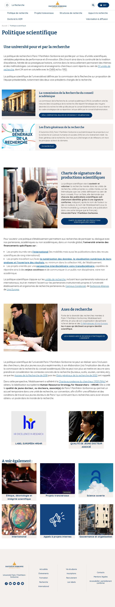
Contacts (100, 572)
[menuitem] (17, 13)
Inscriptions (71, 573)
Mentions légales (101, 577)
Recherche (43, 582)
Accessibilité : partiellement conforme (101, 582)
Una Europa (13, 289)
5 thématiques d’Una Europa (94, 323)
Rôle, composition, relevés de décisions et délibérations (65, 115)
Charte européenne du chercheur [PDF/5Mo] (82, 381)
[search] (93, 5)
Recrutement (71, 578)
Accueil (4, 26)
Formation (43, 578)
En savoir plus (48, 146)
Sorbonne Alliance (99, 286)
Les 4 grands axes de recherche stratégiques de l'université (84, 337)
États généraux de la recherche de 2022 (76, 375)
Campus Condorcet (76, 286)
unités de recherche (55, 279)
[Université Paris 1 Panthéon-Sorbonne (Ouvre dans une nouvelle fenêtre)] (57, 5)
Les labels (71, 582)
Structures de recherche (71, 13)
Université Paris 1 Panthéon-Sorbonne (14, 576)
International (43, 586)
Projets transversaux (44, 13)
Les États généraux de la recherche (61, 127)
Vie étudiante (71, 569)
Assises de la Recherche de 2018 (31, 375)
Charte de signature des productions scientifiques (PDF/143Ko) (84, 221)
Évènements (44, 573)
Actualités (44, 569)
